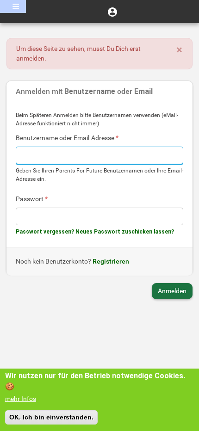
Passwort (32, 199)
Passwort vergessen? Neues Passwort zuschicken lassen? (95, 231)
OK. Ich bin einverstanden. (51, 417)
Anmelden (172, 291)
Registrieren (111, 261)
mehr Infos (20, 398)
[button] (112, 11)
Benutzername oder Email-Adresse (67, 138)
